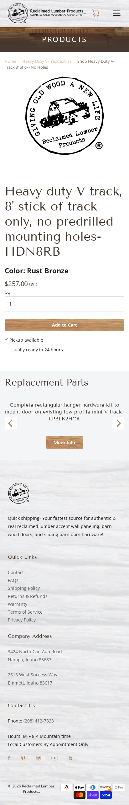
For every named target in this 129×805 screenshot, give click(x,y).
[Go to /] (46, 13)
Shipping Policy (24, 588)
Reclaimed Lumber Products (38, 788)
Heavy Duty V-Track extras (46, 61)
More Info (64, 442)
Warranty (17, 604)
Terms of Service (25, 612)
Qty (8, 292)
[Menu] (116, 13)
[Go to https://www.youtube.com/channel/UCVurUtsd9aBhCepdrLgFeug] (55, 759)
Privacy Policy (22, 620)
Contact (16, 572)
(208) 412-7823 (38, 721)
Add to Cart (64, 325)
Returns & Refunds (28, 596)
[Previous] (11, 423)
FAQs (13, 580)
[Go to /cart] (95, 13)
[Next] (118, 423)
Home (10, 61)
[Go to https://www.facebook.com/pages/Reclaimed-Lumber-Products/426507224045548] (10, 759)
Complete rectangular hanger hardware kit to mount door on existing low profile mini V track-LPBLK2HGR (64, 412)
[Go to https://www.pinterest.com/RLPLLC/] (23, 759)
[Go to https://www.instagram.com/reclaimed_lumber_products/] (39, 759)
